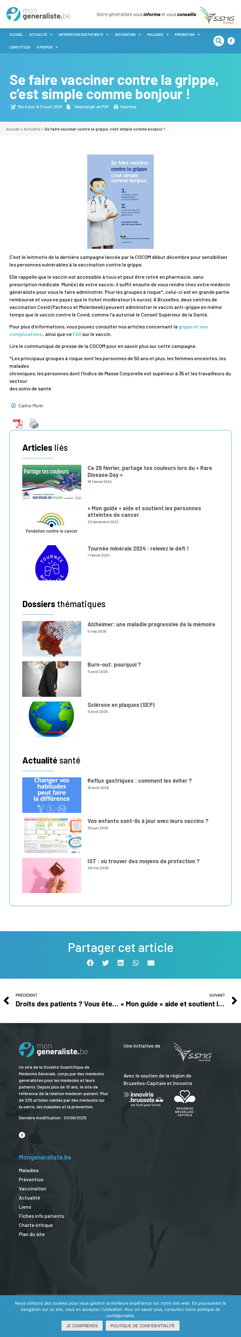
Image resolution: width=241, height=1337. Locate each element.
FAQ (77, 334)
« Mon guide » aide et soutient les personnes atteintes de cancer (144, 511)
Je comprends (82, 1325)
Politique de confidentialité (142, 1325)
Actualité (38, 34)
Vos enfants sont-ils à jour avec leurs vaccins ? (148, 820)
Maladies (155, 34)
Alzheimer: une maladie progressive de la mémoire (151, 624)
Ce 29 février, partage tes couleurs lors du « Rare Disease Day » (150, 471)
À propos (45, 47)
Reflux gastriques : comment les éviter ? (140, 780)
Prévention (185, 34)
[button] (218, 41)
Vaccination (125, 34)
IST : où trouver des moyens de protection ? (144, 861)
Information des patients (81, 34)
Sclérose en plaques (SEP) (121, 704)
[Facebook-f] (231, 40)
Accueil (16, 34)
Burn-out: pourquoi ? (114, 664)
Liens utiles (19, 47)
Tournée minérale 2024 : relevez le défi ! (138, 548)
